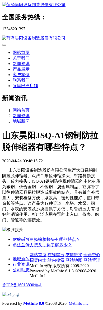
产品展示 (21, 69)
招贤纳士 (38, 260)
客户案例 (21, 74)
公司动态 (21, 270)
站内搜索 (56, 260)
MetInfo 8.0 (33, 303)
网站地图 (73, 260)
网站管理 (91, 260)
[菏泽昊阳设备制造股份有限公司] (51, 5)
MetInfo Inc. (79, 303)
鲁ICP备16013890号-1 (22, 285)
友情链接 (73, 254)
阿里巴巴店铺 (25, 85)
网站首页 (21, 52)
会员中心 (91, 254)
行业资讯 (21, 264)
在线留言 (56, 254)
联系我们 (21, 80)
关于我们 (21, 58)
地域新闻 (21, 121)
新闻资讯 (21, 63)
